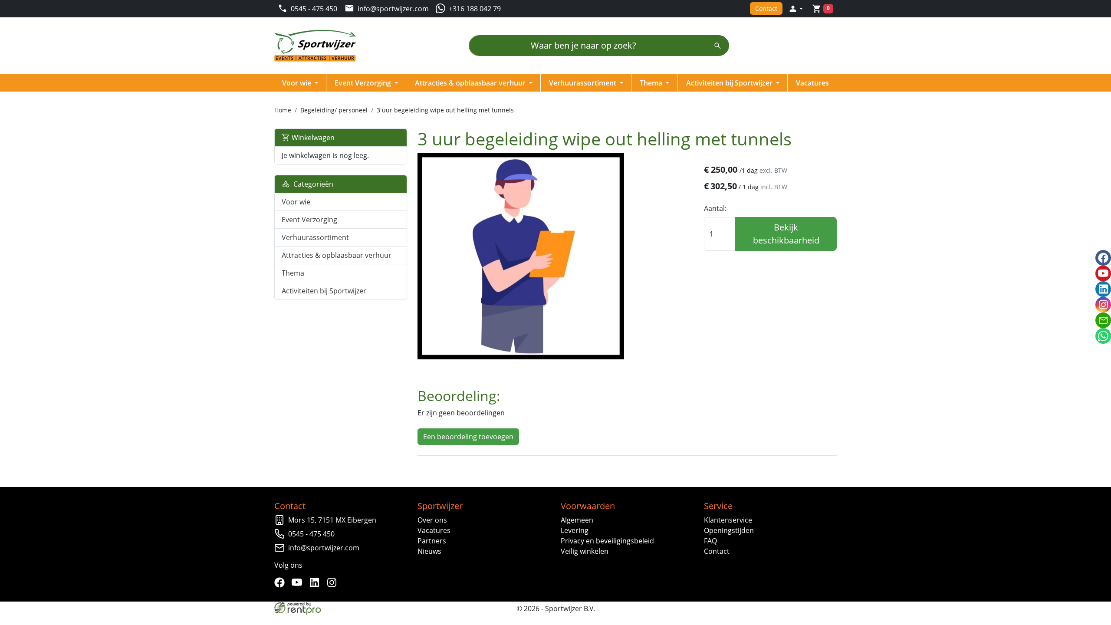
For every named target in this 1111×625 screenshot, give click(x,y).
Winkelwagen (312, 137)
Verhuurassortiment (583, 83)
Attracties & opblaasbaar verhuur (471, 83)
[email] (1103, 320)
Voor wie (297, 83)
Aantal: (715, 208)
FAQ (710, 541)
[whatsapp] (1103, 336)
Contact (766, 8)
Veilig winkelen (584, 551)
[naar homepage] (317, 46)
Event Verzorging (364, 83)
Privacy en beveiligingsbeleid (607, 541)
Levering (574, 530)
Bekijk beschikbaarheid (786, 233)
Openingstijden (729, 530)
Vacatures (812, 83)
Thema (652, 83)
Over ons (432, 520)
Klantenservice (728, 520)
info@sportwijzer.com (323, 548)
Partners (431, 541)
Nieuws (429, 551)
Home (282, 110)
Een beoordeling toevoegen (468, 436)
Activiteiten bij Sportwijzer (730, 83)
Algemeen (577, 520)
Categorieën (311, 184)
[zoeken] (717, 45)
